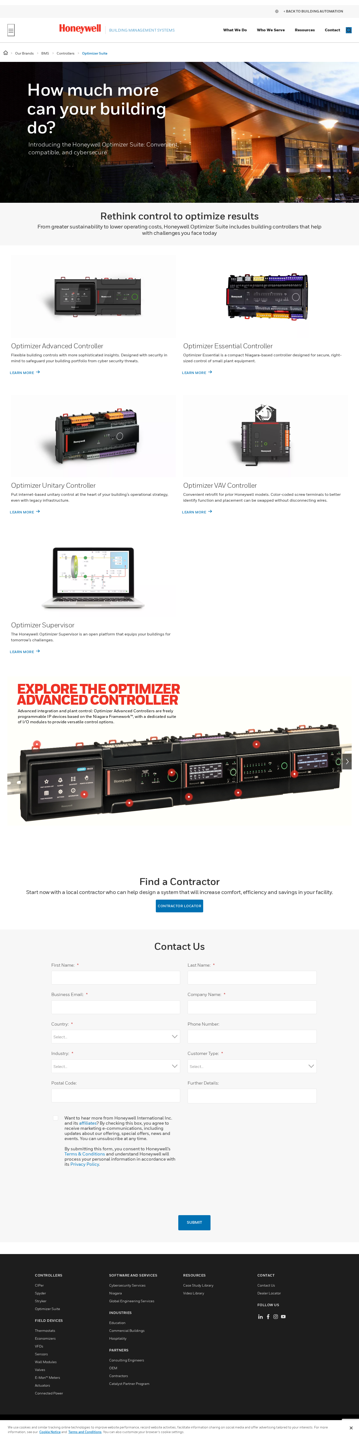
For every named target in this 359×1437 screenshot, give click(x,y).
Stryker (40, 1301)
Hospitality (118, 1338)
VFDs (39, 1346)
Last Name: (201, 965)
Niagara (115, 1293)
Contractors (118, 1376)
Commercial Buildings (127, 1330)
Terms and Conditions (85, 1432)
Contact (332, 29)
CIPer (39, 1285)
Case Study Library (198, 1285)
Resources (305, 29)
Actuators (42, 1385)
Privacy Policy (84, 1164)
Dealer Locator (269, 1293)
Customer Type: (205, 1053)
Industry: (62, 1053)
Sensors (41, 1354)
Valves (40, 1370)
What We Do (235, 29)
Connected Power (49, 1393)
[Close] (351, 1428)
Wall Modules (46, 1362)
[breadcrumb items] (6, 53)
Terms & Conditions (84, 1153)
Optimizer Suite (47, 1309)
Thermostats (45, 1330)
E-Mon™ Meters (47, 1377)
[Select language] (277, 11)
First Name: (65, 965)
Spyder (40, 1293)
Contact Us (266, 1285)
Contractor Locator (179, 906)
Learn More (22, 373)
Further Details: (203, 1083)
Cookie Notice (50, 1432)
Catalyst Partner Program (129, 1383)
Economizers (45, 1338)
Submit (194, 1223)
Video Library (193, 1293)
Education (117, 1323)
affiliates (87, 1123)
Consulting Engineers (126, 1360)
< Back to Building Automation (313, 11)
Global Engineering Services (131, 1301)
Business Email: (69, 994)
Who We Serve (271, 29)
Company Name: (206, 994)
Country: (62, 1024)
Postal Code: (64, 1083)
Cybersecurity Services (127, 1285)
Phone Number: (203, 1024)
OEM (113, 1368)
